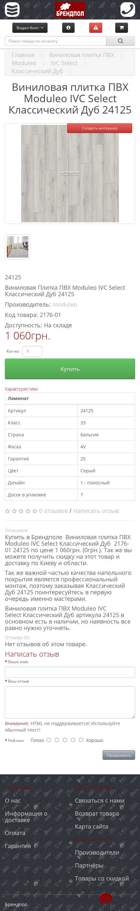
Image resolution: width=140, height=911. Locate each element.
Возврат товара (97, 813)
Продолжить (119, 755)
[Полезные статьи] (68, 27)
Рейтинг (16, 740)
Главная (23, 55)
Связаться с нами (99, 800)
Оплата (15, 833)
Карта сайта (91, 826)
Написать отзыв (96, 511)
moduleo (64, 304)
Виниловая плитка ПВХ (81, 55)
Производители (97, 852)
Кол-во (13, 351)
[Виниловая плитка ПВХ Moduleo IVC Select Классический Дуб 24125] (70, 173)
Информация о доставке (26, 816)
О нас (13, 800)
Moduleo (24, 63)
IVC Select (64, 63)
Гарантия (18, 846)
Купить (70, 368)
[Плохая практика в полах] (95, 27)
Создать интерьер (99, 128)
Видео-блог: (28, 27)
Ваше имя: (18, 661)
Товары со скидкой (102, 878)
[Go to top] (105, 898)
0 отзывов (53, 511)
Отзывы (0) (17, 637)
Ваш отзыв (18, 681)
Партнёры (89, 865)
